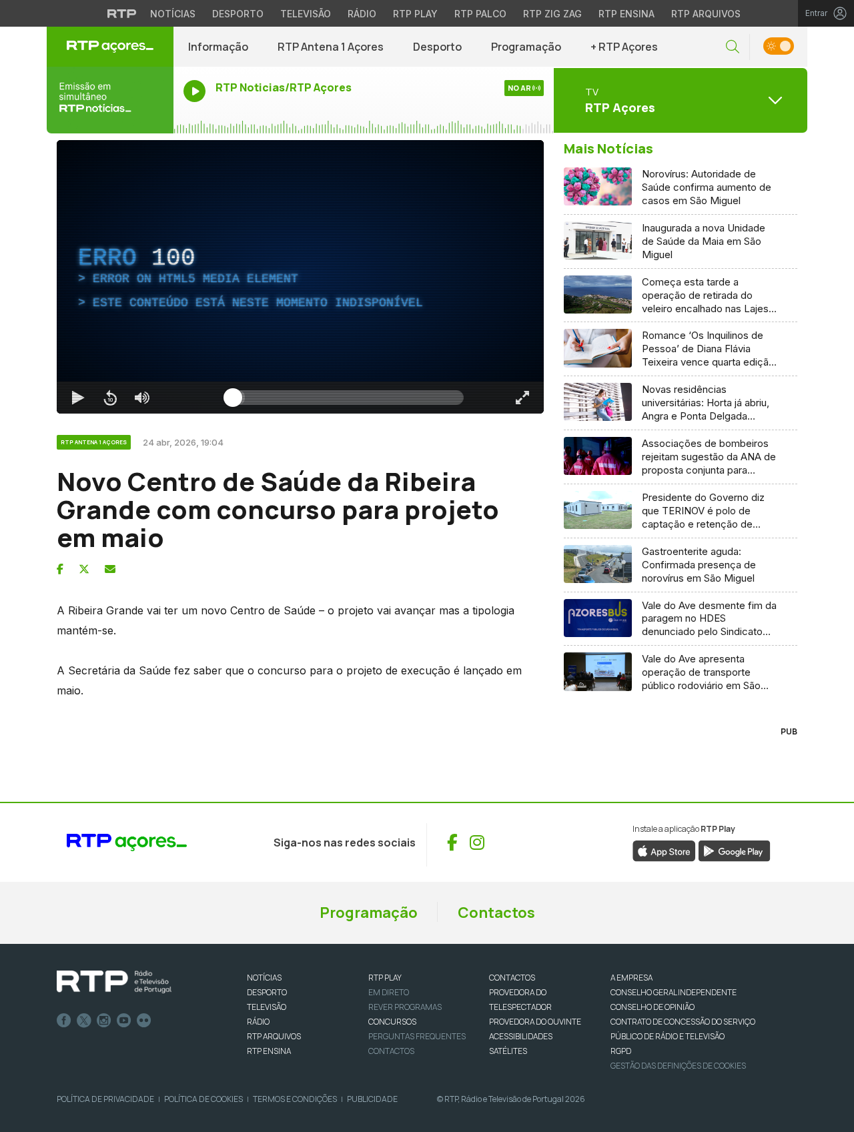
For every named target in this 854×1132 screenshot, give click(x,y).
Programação (526, 46)
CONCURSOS (392, 1021)
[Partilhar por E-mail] (110, 569)
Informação (218, 46)
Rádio (362, 13)
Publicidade (372, 1099)
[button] (732, 47)
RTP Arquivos (706, 13)
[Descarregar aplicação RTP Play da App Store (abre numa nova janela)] (664, 849)
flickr (144, 1020)
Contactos (496, 913)
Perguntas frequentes (417, 1036)
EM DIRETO (388, 992)
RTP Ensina (626, 13)
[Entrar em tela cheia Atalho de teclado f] (522, 398)
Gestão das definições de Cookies (678, 1065)
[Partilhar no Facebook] (60, 569)
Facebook (64, 1020)
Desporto (238, 13)
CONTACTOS (512, 977)
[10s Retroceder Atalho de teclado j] (110, 398)
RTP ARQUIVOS (274, 1036)
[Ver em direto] (110, 100)
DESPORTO (267, 992)
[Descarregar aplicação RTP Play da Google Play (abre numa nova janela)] (734, 849)
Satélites (508, 1051)
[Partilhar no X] (84, 569)
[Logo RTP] (114, 982)
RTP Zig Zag (552, 13)
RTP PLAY (385, 977)
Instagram (104, 1020)
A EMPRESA (631, 977)
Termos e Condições (295, 1099)
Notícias (172, 13)
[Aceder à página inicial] (110, 47)
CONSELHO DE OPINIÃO (652, 1007)
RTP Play (415, 13)
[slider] (348, 398)
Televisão (305, 13)
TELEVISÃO (266, 1007)
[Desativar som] (142, 398)
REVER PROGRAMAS (405, 1007)
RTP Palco (480, 13)
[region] (300, 277)
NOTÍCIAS (264, 977)
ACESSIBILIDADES (520, 1036)
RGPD (620, 1051)
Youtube (124, 1020)
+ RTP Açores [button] (624, 46)
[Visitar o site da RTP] (122, 13)
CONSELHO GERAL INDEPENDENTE (673, 992)
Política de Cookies (203, 1099)
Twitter (84, 1020)
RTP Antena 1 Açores (331, 46)
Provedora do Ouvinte (535, 1021)
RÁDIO (258, 1021)
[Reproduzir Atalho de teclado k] (78, 398)
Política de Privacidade (105, 1099)
